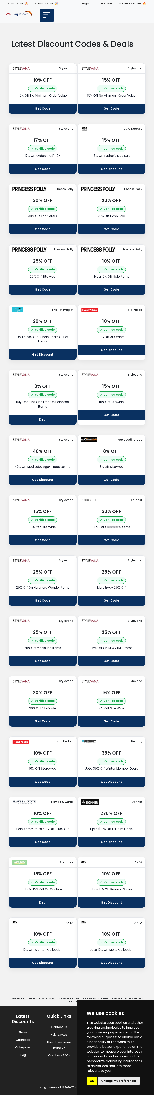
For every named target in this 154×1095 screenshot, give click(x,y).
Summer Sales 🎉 (46, 3)
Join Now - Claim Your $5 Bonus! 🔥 (121, 3)
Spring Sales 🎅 (18, 3)
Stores (22, 1032)
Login (85, 3)
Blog (23, 1055)
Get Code (42, 108)
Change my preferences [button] (119, 1081)
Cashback (23, 1040)
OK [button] (92, 1081)
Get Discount (111, 169)
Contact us (59, 1027)
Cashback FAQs (59, 1055)
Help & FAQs (59, 1035)
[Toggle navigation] (47, 15)
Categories (23, 1047)
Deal (42, 419)
